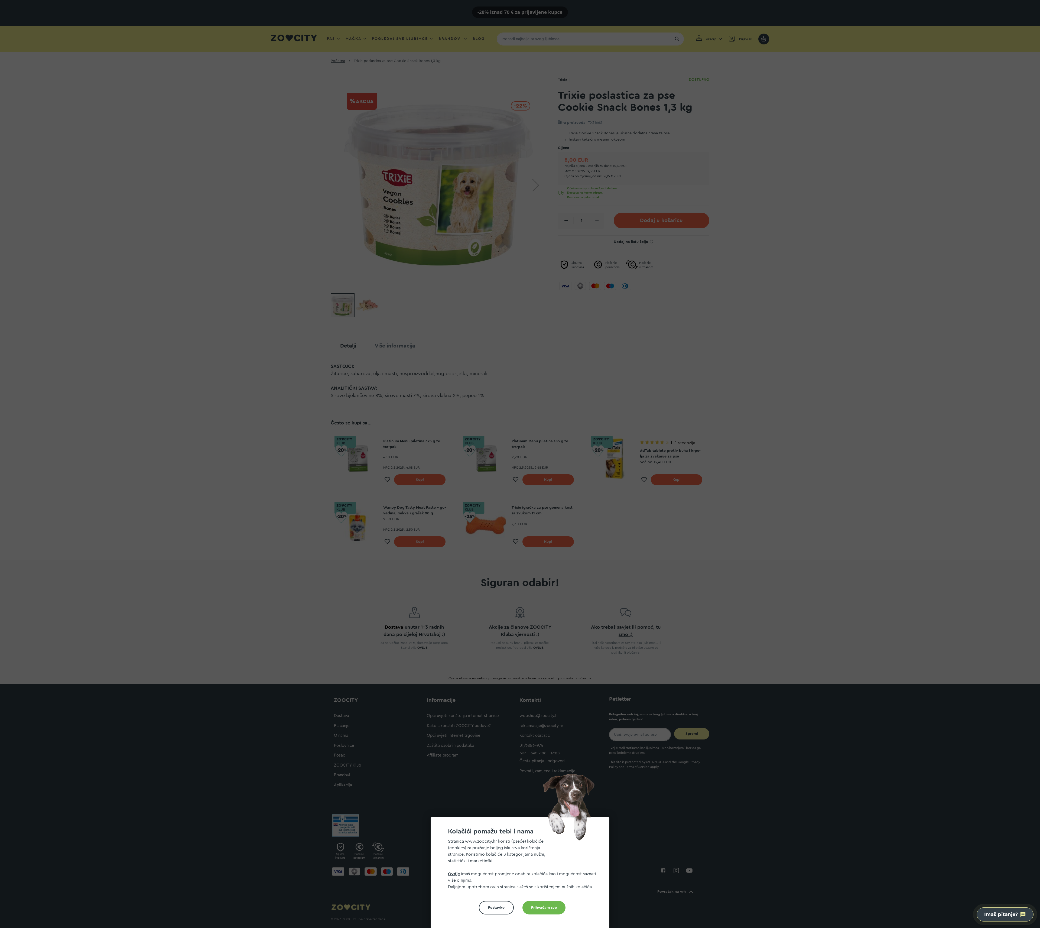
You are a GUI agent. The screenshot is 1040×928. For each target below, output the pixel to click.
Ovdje (454, 874)
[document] (522, 874)
